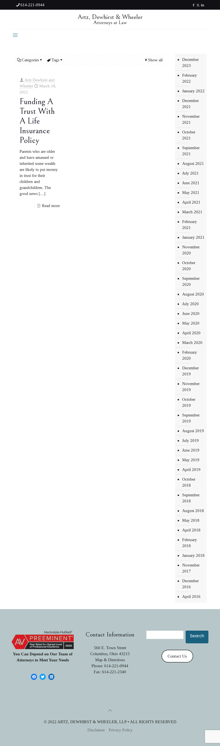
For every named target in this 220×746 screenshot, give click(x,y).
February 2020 (189, 355)
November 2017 (191, 568)
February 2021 (189, 224)
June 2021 (190, 183)
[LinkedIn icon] (202, 5)
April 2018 (191, 530)
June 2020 (190, 313)
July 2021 (190, 173)
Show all (155, 60)
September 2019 (191, 418)
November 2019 (191, 386)
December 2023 (190, 62)
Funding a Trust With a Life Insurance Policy (37, 121)
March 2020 (192, 342)
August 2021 (193, 163)
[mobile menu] (15, 35)
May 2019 (190, 460)
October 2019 (188, 402)
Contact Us (177, 656)
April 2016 (191, 596)
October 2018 (188, 482)
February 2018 (189, 542)
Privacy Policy (121, 730)
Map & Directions (110, 660)
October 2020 (188, 265)
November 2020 (191, 250)
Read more (51, 205)
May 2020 (190, 323)
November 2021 (191, 119)
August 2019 (193, 431)
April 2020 (191, 333)
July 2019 (190, 440)
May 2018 (190, 520)
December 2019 (190, 371)
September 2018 (191, 498)
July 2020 (190, 304)
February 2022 (189, 78)
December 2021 (190, 103)
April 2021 (191, 202)
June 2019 (190, 450)
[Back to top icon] (110, 710)
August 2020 (193, 294)
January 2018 (193, 555)
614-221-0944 (32, 5)
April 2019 (191, 469)
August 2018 (193, 510)
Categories (30, 60)
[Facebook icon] (193, 5)
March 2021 (192, 212)
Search (197, 636)
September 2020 (191, 281)
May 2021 (190, 192)
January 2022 (193, 91)
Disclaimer (96, 730)
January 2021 (193, 237)
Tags (55, 60)
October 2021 (188, 135)
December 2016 (190, 584)
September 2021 (191, 150)
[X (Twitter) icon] (198, 5)
